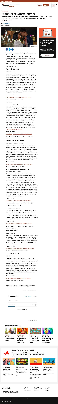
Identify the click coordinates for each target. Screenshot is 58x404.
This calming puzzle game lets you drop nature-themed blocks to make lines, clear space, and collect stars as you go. (22, 372)
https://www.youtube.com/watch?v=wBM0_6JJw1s (19, 223)
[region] (22, 309)
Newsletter (11, 6)
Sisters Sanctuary (27, 390)
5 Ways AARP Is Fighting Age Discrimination (7, 369)
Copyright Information (6, 398)
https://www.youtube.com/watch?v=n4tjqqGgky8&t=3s (20, 248)
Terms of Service (15, 398)
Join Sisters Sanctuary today (6, 1)
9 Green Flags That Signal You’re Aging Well (34, 339)
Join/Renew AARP (38, 388)
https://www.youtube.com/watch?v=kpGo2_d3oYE (18, 97)
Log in (26, 296)
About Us (26, 387)
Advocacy (5, 366)
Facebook (7, 49)
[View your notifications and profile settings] (36, 305)
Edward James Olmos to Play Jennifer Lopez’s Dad (34, 370)
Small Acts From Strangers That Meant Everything (47, 339)
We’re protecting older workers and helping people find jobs (8, 374)
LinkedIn (12, 49)
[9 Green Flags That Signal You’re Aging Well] (35, 331)
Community (11, 4)
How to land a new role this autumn (48, 373)
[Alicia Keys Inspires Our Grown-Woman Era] (22, 331)
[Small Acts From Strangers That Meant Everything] (47, 331)
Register (29, 296)
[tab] (12, 305)
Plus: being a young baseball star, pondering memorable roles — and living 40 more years (35, 376)
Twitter (10, 49)
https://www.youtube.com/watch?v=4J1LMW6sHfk (19, 134)
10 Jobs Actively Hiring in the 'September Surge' (48, 369)
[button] (53, 5)
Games (17, 366)
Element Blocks (20, 367)
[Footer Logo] (10, 387)
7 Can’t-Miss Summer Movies (18, 13)
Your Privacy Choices (6, 401)
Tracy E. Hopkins (6, 23)
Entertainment (5, 11)
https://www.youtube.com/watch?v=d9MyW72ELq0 (19, 164)
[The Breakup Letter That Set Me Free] (10, 331)
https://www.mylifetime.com (14, 129)
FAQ (25, 388)
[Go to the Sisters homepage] (3, 5)
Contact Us (36, 387)
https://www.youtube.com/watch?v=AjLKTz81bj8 (18, 278)
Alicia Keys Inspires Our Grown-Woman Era (21, 339)
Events (17, 4)
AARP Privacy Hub (23, 398)
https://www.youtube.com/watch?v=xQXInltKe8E (18, 200)
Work (44, 366)
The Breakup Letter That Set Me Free (10, 339)
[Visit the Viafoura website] (34, 320)
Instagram (47, 390)
